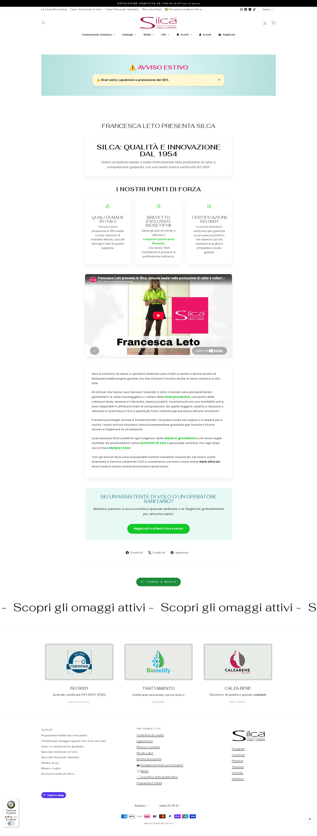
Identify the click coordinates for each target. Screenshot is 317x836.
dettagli (238, 702)
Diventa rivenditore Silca (57, 773)
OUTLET (47, 729)
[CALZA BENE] (238, 662)
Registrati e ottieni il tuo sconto (158, 529)
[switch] (11, 823)
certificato (79, 702)
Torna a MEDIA (161, 581)
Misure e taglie (51, 768)
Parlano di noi (50, 762)
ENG (101, 695)
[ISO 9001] (79, 662)
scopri (158, 702)
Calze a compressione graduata (62, 746)
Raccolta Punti (151, 9)
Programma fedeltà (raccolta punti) (64, 735)
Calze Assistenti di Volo (86, 9)
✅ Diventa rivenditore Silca (183, 9)
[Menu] (17, 801)
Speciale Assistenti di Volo (59, 751)
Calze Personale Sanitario (122, 9)
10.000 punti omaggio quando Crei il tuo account (73, 741)
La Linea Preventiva (54, 9)
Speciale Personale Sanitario (60, 757)
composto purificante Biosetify (158, 241)
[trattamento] (158, 662)
